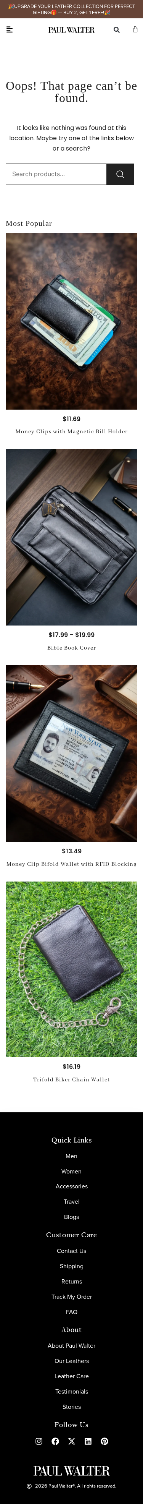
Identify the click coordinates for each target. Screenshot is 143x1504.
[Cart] (135, 29)
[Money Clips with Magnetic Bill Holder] (71, 321)
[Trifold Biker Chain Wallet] (71, 969)
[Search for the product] (120, 174)
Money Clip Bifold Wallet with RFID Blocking (71, 864)
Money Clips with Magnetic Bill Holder (72, 431)
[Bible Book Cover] (71, 537)
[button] (9, 29)
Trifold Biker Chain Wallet (71, 1079)
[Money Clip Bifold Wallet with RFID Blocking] (71, 753)
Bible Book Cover (71, 648)
